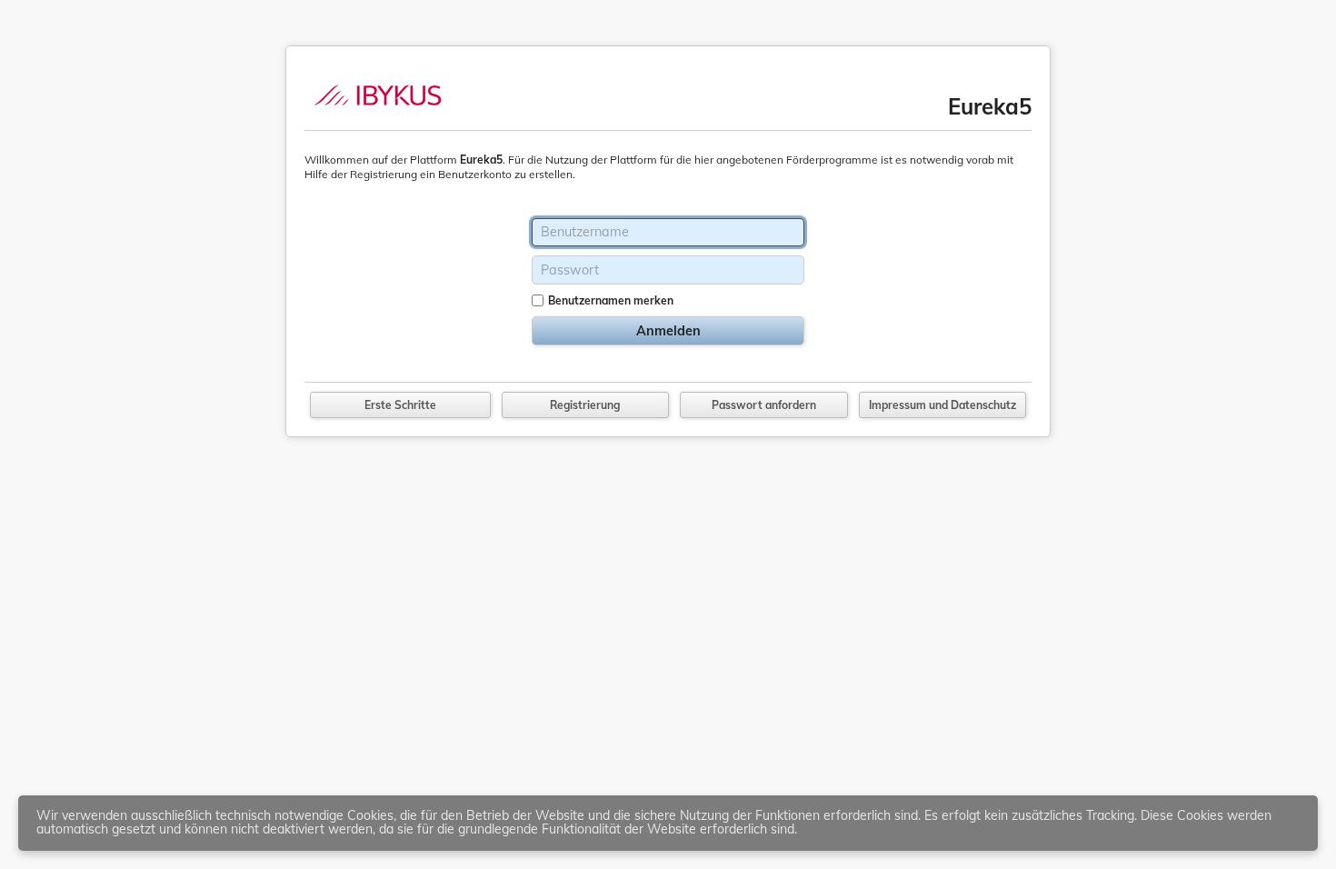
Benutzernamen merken (610, 300)
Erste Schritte (400, 405)
